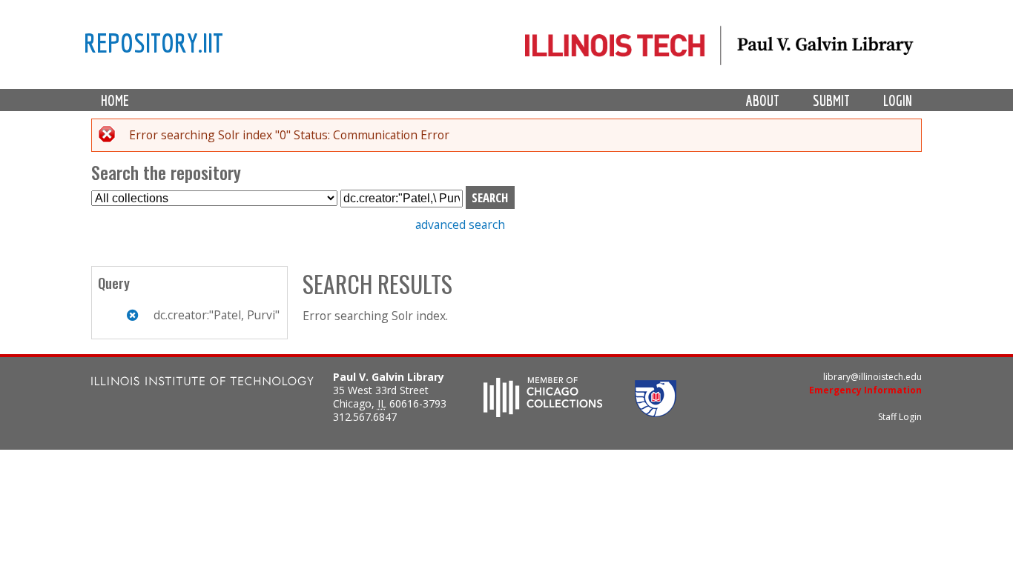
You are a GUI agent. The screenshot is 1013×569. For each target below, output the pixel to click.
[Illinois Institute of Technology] (202, 382)
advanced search (460, 224)
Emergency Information (865, 390)
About (762, 100)
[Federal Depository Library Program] (655, 413)
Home (115, 100)
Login (897, 100)
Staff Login (900, 416)
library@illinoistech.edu (872, 376)
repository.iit (153, 42)
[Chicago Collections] (543, 413)
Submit (831, 100)
